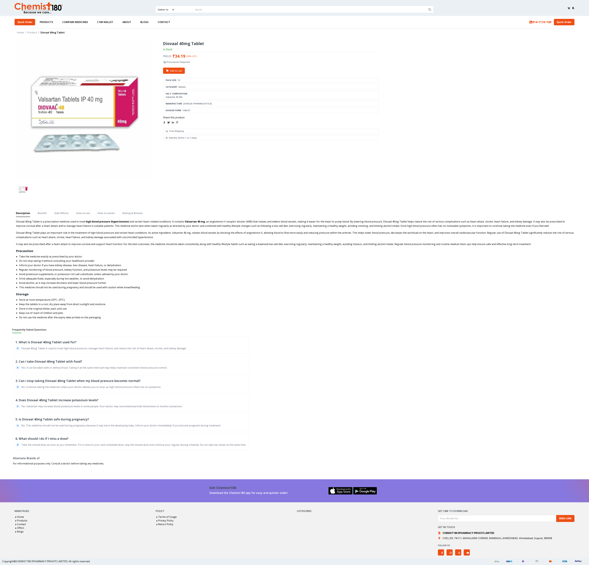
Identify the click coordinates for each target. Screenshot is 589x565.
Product (32, 32)
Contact (21, 524)
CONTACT (164, 22)
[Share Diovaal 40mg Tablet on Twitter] (169, 122)
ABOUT (126, 22)
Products (22, 520)
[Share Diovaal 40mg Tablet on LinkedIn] (174, 122)
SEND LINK (565, 518)
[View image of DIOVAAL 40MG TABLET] (23, 189)
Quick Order (24, 22)
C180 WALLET (105, 22)
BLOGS (144, 22)
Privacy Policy (165, 520)
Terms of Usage (167, 517)
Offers (20, 528)
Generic (182, 86)
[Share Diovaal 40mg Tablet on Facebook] (165, 122)
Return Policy (165, 524)
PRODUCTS (46, 22)
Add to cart (176, 70)
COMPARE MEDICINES (75, 22)
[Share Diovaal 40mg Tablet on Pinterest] (178, 122)
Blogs (20, 531)
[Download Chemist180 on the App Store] (340, 490)
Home (20, 32)
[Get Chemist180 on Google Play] (365, 490)
